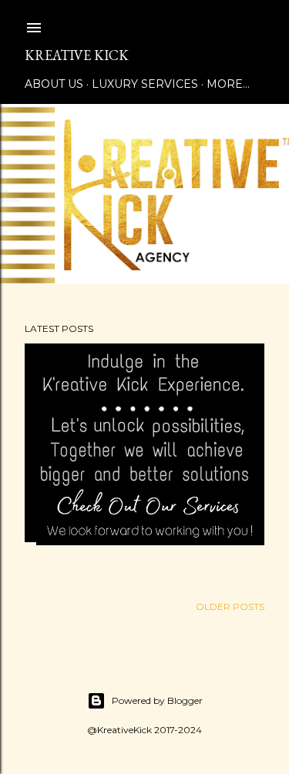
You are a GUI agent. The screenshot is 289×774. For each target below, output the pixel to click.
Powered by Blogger (157, 700)
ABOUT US (54, 84)
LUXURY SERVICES (145, 84)
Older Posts (230, 606)
